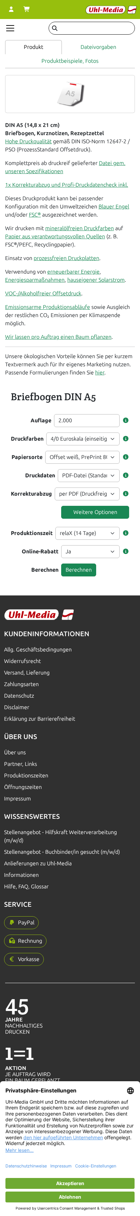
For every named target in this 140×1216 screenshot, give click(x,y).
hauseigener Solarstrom (96, 280)
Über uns (15, 752)
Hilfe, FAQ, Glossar (26, 886)
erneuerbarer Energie (73, 272)
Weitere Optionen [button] (95, 512)
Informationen (21, 875)
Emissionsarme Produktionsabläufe (47, 307)
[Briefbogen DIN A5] (70, 93)
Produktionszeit (32, 533)
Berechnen (44, 570)
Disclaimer (16, 707)
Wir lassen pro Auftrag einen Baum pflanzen (58, 337)
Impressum (17, 798)
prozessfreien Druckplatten (66, 258)
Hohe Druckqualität (28, 141)
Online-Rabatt (40, 551)
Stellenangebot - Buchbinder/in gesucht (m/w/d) (62, 852)
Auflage (41, 420)
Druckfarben (27, 439)
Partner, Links (20, 764)
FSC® (35, 214)
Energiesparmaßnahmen (35, 280)
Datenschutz (19, 696)
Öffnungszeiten (23, 787)
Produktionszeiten (26, 775)
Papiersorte (27, 457)
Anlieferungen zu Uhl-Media (38, 863)
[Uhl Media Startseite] (111, 9)
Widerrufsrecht (22, 661)
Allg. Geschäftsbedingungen (38, 649)
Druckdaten (40, 475)
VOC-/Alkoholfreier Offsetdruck (43, 293)
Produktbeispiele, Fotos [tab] (70, 61)
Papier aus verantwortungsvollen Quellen (55, 236)
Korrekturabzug (31, 494)
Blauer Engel (114, 206)
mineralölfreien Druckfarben (79, 228)
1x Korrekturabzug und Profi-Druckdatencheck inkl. (66, 185)
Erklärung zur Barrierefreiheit (39, 719)
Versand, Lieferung (27, 672)
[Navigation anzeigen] (10, 28)
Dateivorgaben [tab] (98, 47)
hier (99, 372)
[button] (125, 421)
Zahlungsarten (21, 684)
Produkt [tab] (33, 47)
